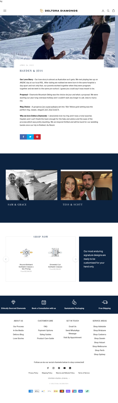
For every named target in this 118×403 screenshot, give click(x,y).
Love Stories (18, 338)
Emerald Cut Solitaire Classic (55, 266)
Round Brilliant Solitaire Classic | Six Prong (26, 267)
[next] (75, 259)
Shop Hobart (99, 342)
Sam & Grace (17, 204)
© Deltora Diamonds (59, 384)
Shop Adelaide (99, 326)
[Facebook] (48, 368)
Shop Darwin (99, 338)
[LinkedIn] (70, 368)
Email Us (72, 326)
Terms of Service (84, 373)
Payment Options (45, 330)
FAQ (45, 326)
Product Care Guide (45, 338)
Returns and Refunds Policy (65, 373)
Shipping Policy (47, 373)
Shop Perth (99, 350)
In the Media (18, 330)
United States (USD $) (58, 378)
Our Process (18, 326)
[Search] (108, 10)
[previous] (5, 259)
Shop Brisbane (99, 330)
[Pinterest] (59, 368)
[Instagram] (53, 368)
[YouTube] (64, 368)
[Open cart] (113, 10)
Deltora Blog (18, 334)
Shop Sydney (99, 354)
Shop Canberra (99, 334)
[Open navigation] (4, 11)
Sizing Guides (45, 334)
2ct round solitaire (50, 107)
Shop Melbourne (100, 346)
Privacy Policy (33, 373)
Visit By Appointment (72, 337)
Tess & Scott (73, 204)
